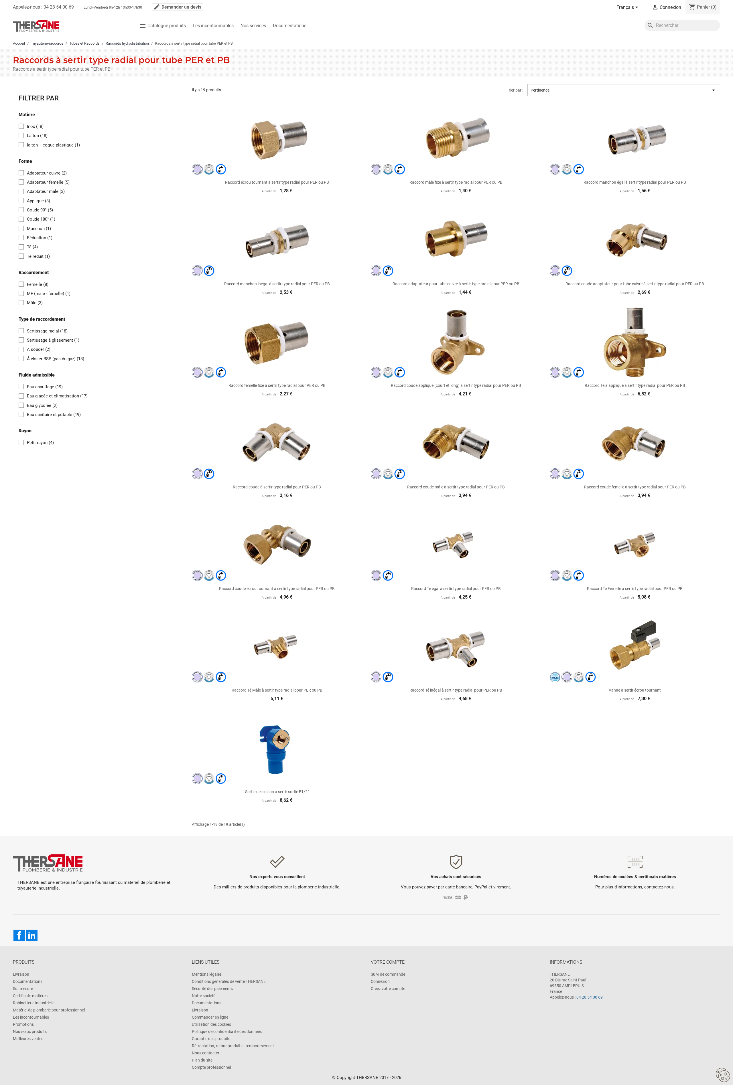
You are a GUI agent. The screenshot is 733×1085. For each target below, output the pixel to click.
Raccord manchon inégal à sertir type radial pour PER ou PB (277, 284)
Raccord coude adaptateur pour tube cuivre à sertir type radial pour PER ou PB (634, 284)
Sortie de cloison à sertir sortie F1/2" (277, 791)
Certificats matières (30, 995)
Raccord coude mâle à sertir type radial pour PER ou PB (456, 487)
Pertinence (624, 90)
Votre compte (388, 962)
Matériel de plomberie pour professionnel (49, 1010)
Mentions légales (207, 974)
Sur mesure (23, 988)
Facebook (19, 935)
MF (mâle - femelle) (48, 293)
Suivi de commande (388, 974)
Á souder (38, 349)
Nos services (253, 25)
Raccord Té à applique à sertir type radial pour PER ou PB (635, 385)
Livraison (21, 974)
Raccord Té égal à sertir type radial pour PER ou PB (456, 588)
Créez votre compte (388, 988)
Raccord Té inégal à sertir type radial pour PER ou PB (455, 690)
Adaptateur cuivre (47, 173)
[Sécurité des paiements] (456, 897)
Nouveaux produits (30, 1031)
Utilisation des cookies (211, 1024)
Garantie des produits (211, 1038)
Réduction (39, 237)
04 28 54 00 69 (589, 997)
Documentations (289, 25)
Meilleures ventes (28, 1038)
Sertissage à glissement (53, 340)
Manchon (39, 228)
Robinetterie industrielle (33, 1003)
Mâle (35, 302)
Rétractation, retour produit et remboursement (233, 1046)
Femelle (37, 284)
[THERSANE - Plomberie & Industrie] (36, 25)
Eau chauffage (45, 386)
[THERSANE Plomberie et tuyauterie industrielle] (48, 862)
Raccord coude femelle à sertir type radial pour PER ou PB (635, 487)
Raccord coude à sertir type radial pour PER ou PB (277, 487)
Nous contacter (205, 1053)
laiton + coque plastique (53, 145)
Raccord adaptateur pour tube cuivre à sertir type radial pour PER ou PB (456, 284)
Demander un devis (177, 6)
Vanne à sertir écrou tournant (635, 690)
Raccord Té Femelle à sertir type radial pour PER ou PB (635, 588)
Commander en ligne (210, 1017)
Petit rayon (40, 442)
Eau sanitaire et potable (54, 414)
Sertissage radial (47, 331)
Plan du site (202, 1060)
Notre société (203, 995)
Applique (38, 200)
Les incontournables (213, 25)
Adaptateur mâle (46, 191)
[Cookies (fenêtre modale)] (723, 1075)
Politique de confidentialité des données (227, 1031)
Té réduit (38, 256)
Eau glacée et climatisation (57, 396)
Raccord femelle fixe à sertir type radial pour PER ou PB (277, 385)
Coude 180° (41, 219)
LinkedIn (32, 935)
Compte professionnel (211, 1067)
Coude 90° (40, 210)
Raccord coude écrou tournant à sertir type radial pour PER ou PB (277, 588)
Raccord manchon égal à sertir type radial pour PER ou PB (635, 182)
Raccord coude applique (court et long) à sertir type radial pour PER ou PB (456, 385)
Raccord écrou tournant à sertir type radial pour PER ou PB (277, 182)
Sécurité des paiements (212, 988)
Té (32, 247)
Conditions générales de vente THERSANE (229, 981)
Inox (35, 126)
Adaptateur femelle (48, 182)
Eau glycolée (42, 405)
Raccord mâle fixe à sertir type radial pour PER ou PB (456, 182)
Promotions (23, 1024)
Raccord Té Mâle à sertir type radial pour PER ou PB (277, 690)
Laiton (37, 135)
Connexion (380, 981)
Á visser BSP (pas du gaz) (55, 358)
